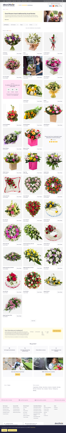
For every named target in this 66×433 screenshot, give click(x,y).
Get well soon (45, 387)
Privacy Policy (46, 409)
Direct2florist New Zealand (37, 414)
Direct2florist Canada (37, 410)
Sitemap (45, 412)
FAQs (45, 413)
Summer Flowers (16, 407)
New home (35, 388)
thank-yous (48, 332)
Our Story (25, 407)
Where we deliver (26, 415)
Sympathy (46, 388)
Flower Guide (25, 417)
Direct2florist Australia (38, 412)
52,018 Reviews (30, 5)
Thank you (50, 388)
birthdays (32, 331)
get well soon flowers (43, 333)
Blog (24, 409)
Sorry (43, 388)
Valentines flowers (16, 410)
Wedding (34, 390)
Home (4, 1)
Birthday (40, 387)
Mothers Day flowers (16, 412)
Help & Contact (24, 1)
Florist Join (14, 1)
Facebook (56, 407)
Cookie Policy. (32, 427)
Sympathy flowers (6, 412)
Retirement (39, 388)
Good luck (50, 387)
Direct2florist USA (37, 416)
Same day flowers (6, 407)
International (36, 418)
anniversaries (37, 331)
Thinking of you (55, 388)
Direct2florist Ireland (37, 407)
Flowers (7, 9)
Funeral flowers (5, 413)
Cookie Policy (46, 410)
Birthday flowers (6, 409)
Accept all (4, 430)
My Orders (19, 1)
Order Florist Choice (56, 330)
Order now (17, 374)
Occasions (29, 1)
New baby (58, 387)
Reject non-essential (12, 430)
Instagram (56, 409)
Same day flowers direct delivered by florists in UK (53, 1)
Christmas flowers (16, 409)
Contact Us (46, 415)
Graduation (54, 387)
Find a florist (48, 374)
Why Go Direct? (8, 1)
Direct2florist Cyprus (37, 409)
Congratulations (36, 387)
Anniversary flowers (6, 410)
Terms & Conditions (47, 407)
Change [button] (10, 30)
